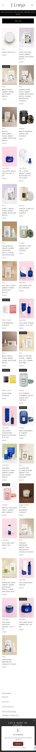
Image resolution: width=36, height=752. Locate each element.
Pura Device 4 (9, 52)
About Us (5, 697)
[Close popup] (34, 720)
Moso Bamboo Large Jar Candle (26, 133)
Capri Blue (5, 168)
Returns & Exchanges (9, 711)
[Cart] (32, 5)
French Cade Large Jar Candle (25, 248)
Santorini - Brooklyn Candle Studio (9, 662)
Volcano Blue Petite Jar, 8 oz (9, 173)
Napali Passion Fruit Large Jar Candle (9, 510)
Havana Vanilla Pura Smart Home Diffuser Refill (8, 472)
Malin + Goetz (6, 320)
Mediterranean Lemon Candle (26, 433)
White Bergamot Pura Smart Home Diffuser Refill (9, 135)
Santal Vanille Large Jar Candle (26, 211)
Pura (3, 49)
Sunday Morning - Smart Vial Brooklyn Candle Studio (26, 547)
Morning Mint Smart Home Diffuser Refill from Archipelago (9, 587)
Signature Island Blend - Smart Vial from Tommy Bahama (26, 472)
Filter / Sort (18, 21)
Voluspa (21, 129)
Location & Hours (8, 706)
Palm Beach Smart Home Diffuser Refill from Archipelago (8, 250)
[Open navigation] (4, 5)
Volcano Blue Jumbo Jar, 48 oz (26, 624)
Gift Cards (5, 701)
